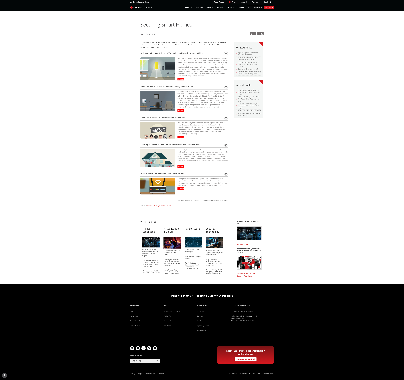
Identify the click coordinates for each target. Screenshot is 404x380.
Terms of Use (150, 374)
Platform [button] (188, 7)
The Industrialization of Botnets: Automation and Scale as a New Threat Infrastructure (151, 263)
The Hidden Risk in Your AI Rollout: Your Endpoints (249, 114)
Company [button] (240, 7)
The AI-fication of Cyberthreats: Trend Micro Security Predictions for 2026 (192, 266)
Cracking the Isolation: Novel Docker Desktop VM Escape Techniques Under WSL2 (172, 262)
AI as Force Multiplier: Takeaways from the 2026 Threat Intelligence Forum (248, 92)
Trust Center (201, 331)
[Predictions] (249, 262)
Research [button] (209, 7)
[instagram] (149, 348)
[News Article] (251, 33)
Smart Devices (166, 206)
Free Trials (167, 326)
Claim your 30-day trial (245, 358)
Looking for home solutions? (140, 2)
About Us (200, 311)
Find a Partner (135, 326)
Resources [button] (255, 2)
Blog (131, 311)
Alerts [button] (233, 2)
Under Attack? (219, 2)
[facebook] (254, 33)
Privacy (132, 374)
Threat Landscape (148, 230)
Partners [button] (230, 7)
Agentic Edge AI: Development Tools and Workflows (247, 54)
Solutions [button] (199, 7)
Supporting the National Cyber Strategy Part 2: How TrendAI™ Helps (248, 106)
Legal (140, 374)
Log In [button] (266, 2)
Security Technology (212, 230)
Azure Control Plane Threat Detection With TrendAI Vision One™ (171, 272)
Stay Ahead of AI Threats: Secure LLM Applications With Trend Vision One (214, 262)
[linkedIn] (262, 33)
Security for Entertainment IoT (247, 69)
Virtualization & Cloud (171, 230)
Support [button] (244, 2)
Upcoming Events (203, 326)
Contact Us (269, 7)
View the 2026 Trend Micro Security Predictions (247, 274)
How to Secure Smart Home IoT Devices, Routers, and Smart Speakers (248, 64)
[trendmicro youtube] (155, 348)
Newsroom (134, 316)
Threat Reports (135, 321)
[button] (145, 361)
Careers (200, 316)
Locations (200, 321)
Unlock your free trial (254, 7)
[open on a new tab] (143, 348)
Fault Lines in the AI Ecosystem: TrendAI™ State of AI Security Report (150, 249)
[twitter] (258, 33)
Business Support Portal (172, 311)
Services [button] (220, 7)
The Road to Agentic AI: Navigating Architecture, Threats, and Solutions (214, 272)
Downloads (167, 321)
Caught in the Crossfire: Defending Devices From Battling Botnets (249, 73)
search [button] (270, 2)
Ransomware (192, 228)
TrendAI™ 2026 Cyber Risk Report (249, 110)
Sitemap (161, 374)
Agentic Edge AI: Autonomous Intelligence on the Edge (247, 58)
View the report (242, 243)
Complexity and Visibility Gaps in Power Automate (151, 272)
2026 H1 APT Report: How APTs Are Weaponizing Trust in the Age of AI (248, 99)
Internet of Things (153, 206)
